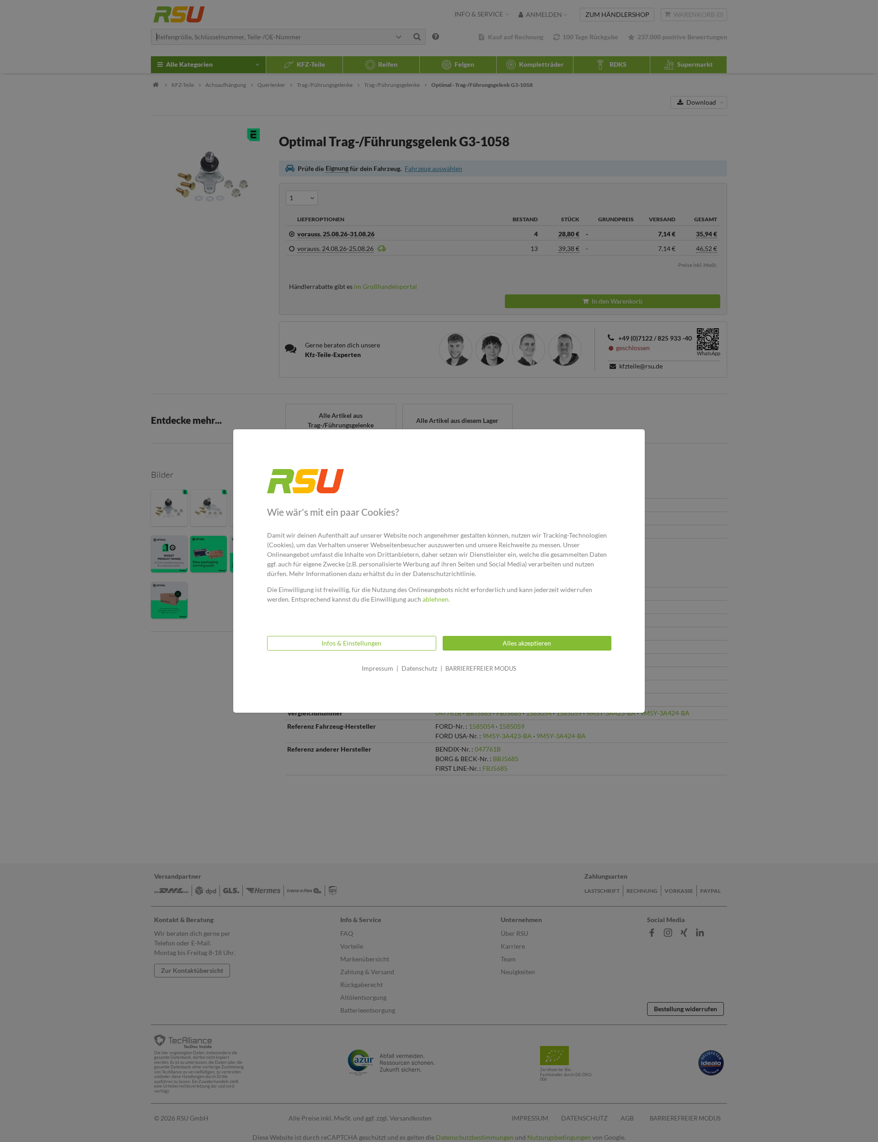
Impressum (377, 668)
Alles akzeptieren (527, 643)
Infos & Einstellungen (351, 643)
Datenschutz (419, 668)
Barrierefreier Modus (480, 668)
